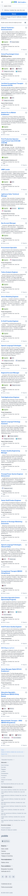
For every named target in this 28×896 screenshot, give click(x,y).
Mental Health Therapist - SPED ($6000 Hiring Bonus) (11, 721)
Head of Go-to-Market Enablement (8, 113)
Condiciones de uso (6, 884)
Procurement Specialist (9, 247)
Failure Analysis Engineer (9, 272)
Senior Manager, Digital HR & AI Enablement (11, 670)
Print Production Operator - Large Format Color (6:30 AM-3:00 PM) (11, 141)
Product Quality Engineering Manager (10, 452)
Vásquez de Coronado (6, 779)
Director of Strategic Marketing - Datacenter (12, 522)
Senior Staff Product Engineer (11, 500)
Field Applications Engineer (10, 397)
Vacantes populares (6, 827)
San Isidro (3, 767)
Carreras (3, 851)
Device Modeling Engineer (9, 296)
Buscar (14, 14)
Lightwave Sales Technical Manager (10, 195)
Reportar (25, 49)
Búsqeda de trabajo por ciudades (9, 829)
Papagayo (3, 769)
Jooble (11, 892)
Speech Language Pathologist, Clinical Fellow (11, 545)
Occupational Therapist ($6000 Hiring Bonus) (11, 572)
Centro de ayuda (5, 853)
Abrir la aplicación (23, 2)
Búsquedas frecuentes (7, 759)
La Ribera (3, 771)
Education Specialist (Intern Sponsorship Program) (10, 598)
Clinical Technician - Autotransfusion (8, 28)
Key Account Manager (8, 223)
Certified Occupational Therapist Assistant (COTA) (12, 84)
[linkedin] (13, 876)
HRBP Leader (5, 169)
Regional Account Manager (10, 373)
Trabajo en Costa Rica (7, 856)
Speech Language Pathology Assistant (10, 422)
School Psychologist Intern (10, 54)
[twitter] (9, 876)
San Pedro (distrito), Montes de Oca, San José (12, 783)
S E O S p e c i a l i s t (7, 648)
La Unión (3, 777)
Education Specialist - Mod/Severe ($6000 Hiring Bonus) (10, 694)
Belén (2, 781)
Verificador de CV (5, 871)
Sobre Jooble (4, 849)
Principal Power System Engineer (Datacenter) (12, 475)
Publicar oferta (5, 862)
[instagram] (6, 876)
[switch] (25, 22)
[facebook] (2, 876)
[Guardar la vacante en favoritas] (26, 27)
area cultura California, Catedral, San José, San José (13, 789)
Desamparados (4, 773)
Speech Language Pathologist (11, 345)
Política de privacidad (6, 887)
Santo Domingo (5, 765)
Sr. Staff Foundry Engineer (9, 321)
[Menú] (2, 2)
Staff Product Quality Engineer (11, 626)
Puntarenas (4, 775)
